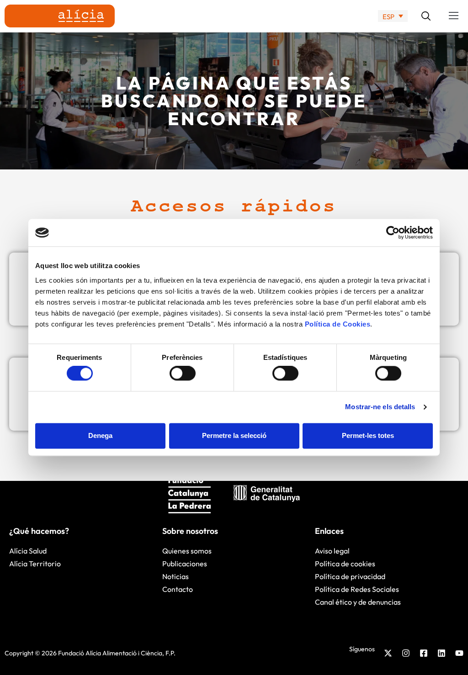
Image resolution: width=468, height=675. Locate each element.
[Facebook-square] (424, 653)
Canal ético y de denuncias (358, 601)
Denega (100, 435)
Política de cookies (345, 563)
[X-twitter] (388, 653)
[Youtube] (459, 653)
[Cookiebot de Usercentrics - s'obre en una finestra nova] (393, 232)
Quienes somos (187, 550)
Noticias (175, 576)
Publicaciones (184, 563)
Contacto (177, 589)
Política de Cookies (338, 324)
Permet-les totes (368, 435)
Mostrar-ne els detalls (380, 407)
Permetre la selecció (234, 435)
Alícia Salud (28, 550)
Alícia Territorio (35, 563)
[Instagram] (406, 653)
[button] (453, 16)
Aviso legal (332, 550)
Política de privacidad (350, 576)
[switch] (183, 373)
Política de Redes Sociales (357, 589)
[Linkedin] (441, 653)
